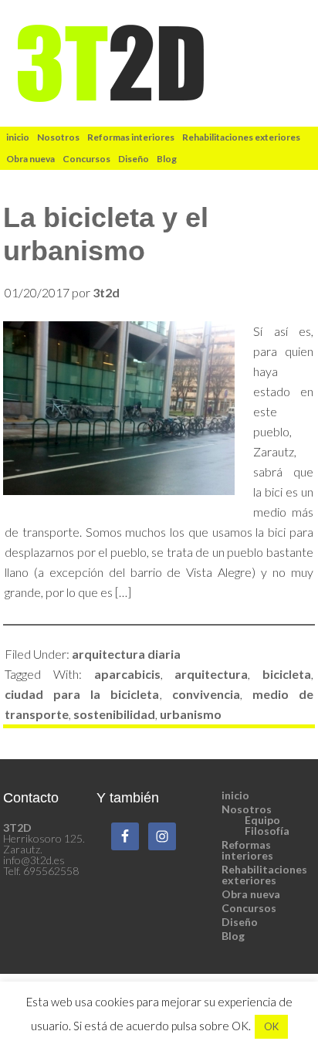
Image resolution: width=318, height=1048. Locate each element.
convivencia (206, 694)
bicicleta (286, 673)
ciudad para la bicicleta (82, 694)
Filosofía (267, 830)
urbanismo (191, 714)
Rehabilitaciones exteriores (264, 875)
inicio (235, 795)
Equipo (262, 819)
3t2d (159, 63)
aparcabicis (127, 673)
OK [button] (271, 1026)
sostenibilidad (114, 714)
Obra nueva (251, 893)
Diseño (240, 921)
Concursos (249, 907)
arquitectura (211, 673)
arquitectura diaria (126, 653)
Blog (233, 935)
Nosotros (247, 809)
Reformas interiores (247, 850)
